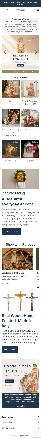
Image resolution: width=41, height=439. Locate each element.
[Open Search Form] (7, 10)
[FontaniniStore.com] (20, 10)
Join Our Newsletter (9, 428)
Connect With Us (8, 423)
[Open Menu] (2, 10)
